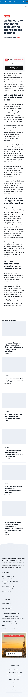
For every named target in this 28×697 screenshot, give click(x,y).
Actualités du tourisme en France (10, 581)
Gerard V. (18, 37)
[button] (20, 6)
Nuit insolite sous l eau (7, 606)
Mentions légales (15, 665)
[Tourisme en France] (5, 6)
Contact (14, 686)
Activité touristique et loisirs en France (11, 583)
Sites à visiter (5, 594)
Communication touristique (8, 586)
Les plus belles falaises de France (10, 616)
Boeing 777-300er (6, 603)
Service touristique (6, 591)
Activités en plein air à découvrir (10, 628)
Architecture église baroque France (10, 613)
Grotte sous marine (6, 608)
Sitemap (14, 690)
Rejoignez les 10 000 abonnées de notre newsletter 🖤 (14, 1)
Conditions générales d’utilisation (14, 672)
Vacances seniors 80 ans (8, 611)
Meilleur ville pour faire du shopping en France (13, 618)
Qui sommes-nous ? (14, 669)
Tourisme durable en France (8, 589)
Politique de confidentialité (14, 676)
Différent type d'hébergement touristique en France (13, 624)
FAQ (14, 683)
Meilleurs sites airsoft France (9, 621)
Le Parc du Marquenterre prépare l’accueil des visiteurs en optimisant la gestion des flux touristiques (13, 347)
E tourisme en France (7, 578)
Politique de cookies (14, 679)
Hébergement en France (8, 576)
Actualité (6, 16)
